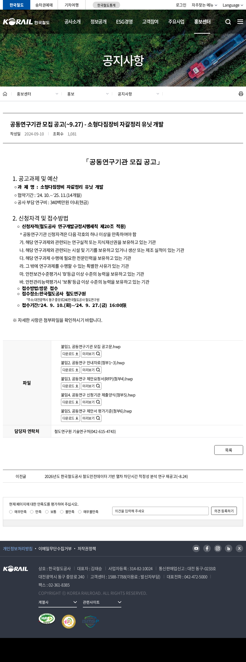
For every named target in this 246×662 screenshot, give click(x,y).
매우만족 (20, 511)
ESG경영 (124, 21)
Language (231, 5)
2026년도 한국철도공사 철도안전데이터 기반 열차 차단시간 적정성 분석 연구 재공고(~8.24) (116, 476)
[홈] (5, 94)
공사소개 (72, 21)
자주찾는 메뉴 (203, 5)
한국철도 (17, 5)
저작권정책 (87, 548)
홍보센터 (202, 21)
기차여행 (72, 5)
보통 (53, 511)
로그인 (181, 5)
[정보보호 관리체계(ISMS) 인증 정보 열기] (90, 621)
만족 (38, 511)
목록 (228, 450)
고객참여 (150, 21)
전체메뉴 (240, 21)
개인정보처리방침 (18, 548)
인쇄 (241, 94)
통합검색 (228, 22)
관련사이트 (91, 602)
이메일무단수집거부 (55, 548)
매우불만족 (90, 511)
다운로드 (68, 353)
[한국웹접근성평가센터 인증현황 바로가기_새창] (46, 621)
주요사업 (176, 21)
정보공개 (98, 21)
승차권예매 (44, 5)
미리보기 (88, 353)
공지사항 (125, 94)
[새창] (196, 548)
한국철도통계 (106, 5)
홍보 (70, 94)
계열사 (43, 602)
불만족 (69, 511)
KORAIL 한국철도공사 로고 (26, 21)
